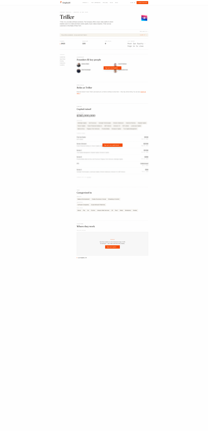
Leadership (62, 57)
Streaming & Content (113, 199)
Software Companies (83, 204)
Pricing (105, 2)
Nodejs (135, 210)
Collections (62, 63)
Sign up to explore (112, 247)
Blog (111, 2)
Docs (116, 2)
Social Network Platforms (98, 204)
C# (112, 210)
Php (84, 210)
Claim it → (143, 35)
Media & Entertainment (84, 199)
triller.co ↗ (144, 31)
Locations (62, 65)
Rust (116, 210)
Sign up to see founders (112, 68)
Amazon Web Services (103, 210)
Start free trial (143, 2)
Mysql (79, 210)
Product (85, 2)
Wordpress (128, 210)
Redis (121, 210)
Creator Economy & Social (99, 199)
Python (93, 210)
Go (88, 210)
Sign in (132, 2)
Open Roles (62, 59)
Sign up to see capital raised (112, 145)
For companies (96, 2)
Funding (62, 61)
